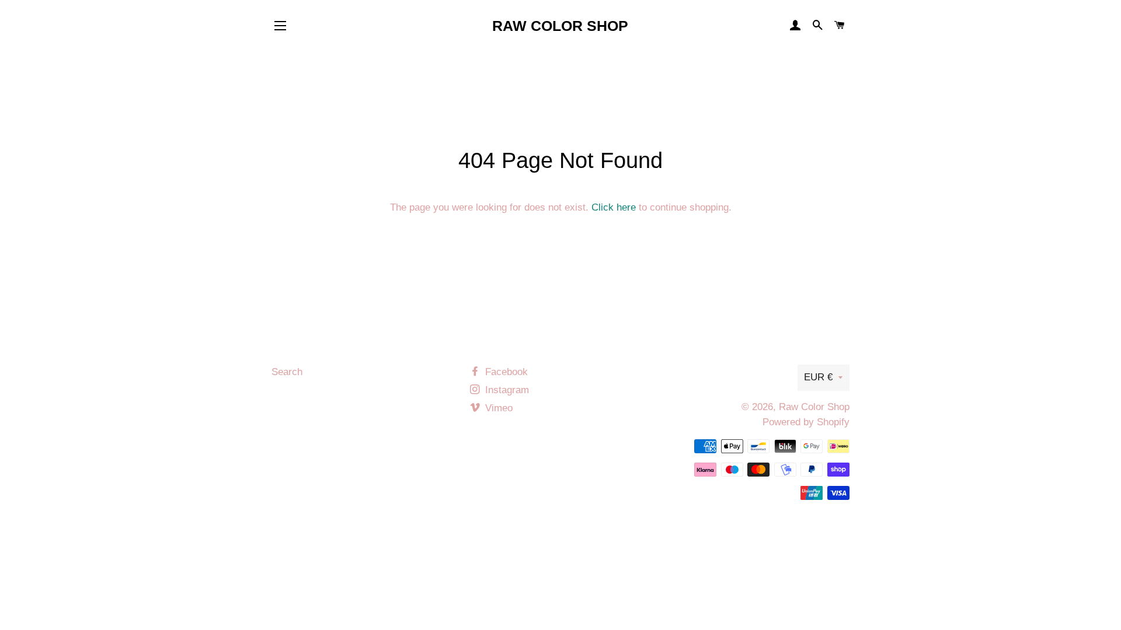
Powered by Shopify (806, 422)
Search (286, 371)
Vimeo (497, 408)
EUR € (818, 377)
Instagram (505, 390)
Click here (613, 207)
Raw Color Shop (560, 26)
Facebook (505, 371)
